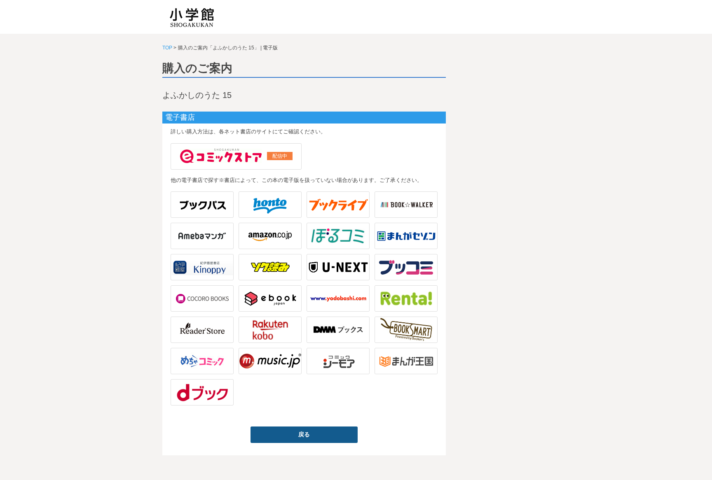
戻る (304, 434)
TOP (167, 48)
